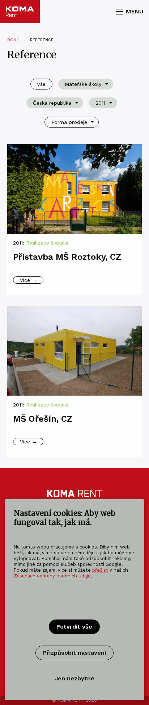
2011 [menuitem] (100, 103)
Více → (28, 280)
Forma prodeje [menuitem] (69, 122)
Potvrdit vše (74, 626)
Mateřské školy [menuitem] (83, 84)
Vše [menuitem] (41, 84)
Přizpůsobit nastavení (74, 652)
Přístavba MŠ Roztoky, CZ (67, 257)
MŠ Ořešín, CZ (42, 419)
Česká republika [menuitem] (52, 103)
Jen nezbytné (74, 678)
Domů (13, 40)
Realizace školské (47, 243)
